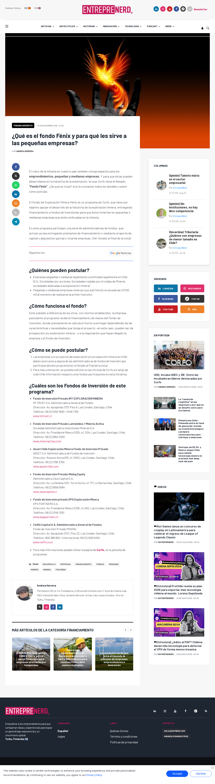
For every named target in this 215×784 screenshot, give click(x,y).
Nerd (168, 26)
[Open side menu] (6, 26)
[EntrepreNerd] (107, 9)
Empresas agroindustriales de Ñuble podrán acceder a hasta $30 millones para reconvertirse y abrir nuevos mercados (72, 657)
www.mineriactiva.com (47, 441)
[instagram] (163, 9)
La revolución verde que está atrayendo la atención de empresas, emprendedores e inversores (114, 659)
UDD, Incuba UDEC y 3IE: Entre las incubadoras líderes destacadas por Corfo (178, 378)
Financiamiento (23, 125)
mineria (47, 569)
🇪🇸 (28, 8)
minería (34, 569)
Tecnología (132, 26)
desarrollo (49, 564)
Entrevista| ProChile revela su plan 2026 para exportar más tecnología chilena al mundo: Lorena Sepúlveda (178, 589)
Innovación (110, 26)
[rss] (206, 711)
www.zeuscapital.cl (45, 491)
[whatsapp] (16, 185)
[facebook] (176, 9)
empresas (65, 564)
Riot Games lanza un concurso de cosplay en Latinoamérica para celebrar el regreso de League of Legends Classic (177, 531)
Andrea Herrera (25, 151)
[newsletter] (189, 9)
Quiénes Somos (13, 8)
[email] (16, 203)
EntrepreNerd (180, 187)
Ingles (61, 736)
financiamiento (83, 564)
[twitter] (16, 176)
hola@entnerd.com (174, 731)
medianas (114, 564)
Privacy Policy (94, 775)
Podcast (152, 26)
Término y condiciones (123, 736)
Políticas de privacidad (124, 742)
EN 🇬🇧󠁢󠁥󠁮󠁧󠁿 (37, 8)
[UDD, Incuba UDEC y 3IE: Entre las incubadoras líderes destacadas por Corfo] (179, 355)
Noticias (46, 26)
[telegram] (16, 221)
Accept (177, 774)
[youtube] (169, 9)
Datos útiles (67, 26)
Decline (201, 774)
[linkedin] (156, 9)
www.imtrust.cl (42, 416)
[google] (183, 9)
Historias (89, 26)
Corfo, (101, 549)
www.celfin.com (43, 542)
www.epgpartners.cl (45, 517)
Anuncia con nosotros (176, 736)
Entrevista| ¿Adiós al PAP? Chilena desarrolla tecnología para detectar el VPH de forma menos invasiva (178, 645)
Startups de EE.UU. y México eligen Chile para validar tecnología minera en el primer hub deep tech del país (190, 454)
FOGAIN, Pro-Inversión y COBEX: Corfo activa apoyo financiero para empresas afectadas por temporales (31, 659)
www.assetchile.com (45, 466)
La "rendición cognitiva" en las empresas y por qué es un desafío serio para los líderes (191, 405)
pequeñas (61, 569)
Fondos (100, 564)
